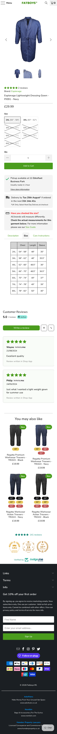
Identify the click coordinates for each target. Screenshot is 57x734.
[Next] (50, 39)
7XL (30, 135)
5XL (30, 127)
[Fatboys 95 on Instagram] (28, 649)
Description (13, 235)
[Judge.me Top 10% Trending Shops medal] (42, 547)
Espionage (16, 91)
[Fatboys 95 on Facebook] (23, 649)
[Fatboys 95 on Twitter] (38, 649)
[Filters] (44, 328)
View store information (20, 189)
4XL (12, 127)
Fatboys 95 (32, 685)
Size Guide (30, 227)
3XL (30, 120)
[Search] (46, 3)
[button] (11, 87)
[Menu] (1, 3)
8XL (12, 143)
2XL (12, 120)
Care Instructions (41, 235)
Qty (5, 152)
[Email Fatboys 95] (18, 649)
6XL (12, 135)
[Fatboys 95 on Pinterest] (33, 649)
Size (26, 235)
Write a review (21, 328)
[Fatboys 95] (28, 3)
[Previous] (6, 39)
